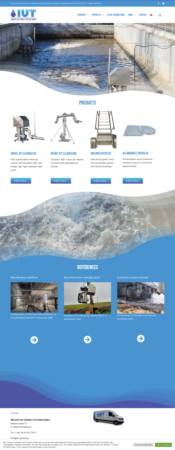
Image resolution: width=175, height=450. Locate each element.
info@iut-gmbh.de (94, 3)
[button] (160, 15)
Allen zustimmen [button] (163, 445)
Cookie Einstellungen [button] (143, 445)
